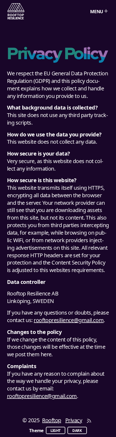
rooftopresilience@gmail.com (69, 320)
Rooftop (51, 420)
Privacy (73, 420)
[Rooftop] (16, 11)
